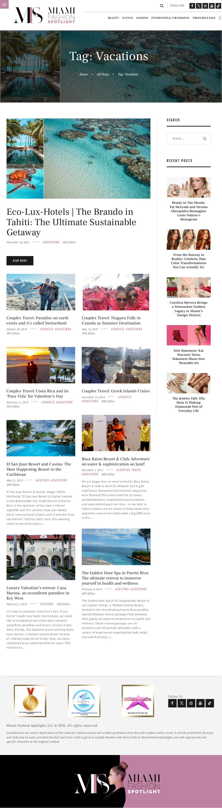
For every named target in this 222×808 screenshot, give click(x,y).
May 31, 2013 (15, 480)
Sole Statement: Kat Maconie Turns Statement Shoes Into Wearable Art (188, 357)
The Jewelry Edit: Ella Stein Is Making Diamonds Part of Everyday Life (188, 404)
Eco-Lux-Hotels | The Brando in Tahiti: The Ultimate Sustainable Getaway (71, 222)
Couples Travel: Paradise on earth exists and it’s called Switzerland (38, 320)
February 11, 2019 (17, 402)
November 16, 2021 (18, 242)
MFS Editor (69, 242)
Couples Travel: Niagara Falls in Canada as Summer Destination (111, 320)
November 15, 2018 (93, 397)
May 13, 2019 (90, 329)
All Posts (103, 74)
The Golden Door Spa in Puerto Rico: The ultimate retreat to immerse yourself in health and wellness (115, 578)
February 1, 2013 (17, 604)
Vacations (52, 242)
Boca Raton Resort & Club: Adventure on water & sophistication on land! (116, 461)
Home (84, 74)
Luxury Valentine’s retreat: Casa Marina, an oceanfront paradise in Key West (38, 593)
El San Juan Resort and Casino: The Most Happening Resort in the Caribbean (39, 469)
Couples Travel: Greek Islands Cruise (116, 391)
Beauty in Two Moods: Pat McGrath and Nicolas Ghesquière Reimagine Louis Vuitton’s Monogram (189, 211)
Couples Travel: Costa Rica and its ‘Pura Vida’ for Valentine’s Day (38, 393)
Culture (44, 480)
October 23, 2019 (17, 329)
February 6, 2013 (92, 589)
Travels (48, 329)
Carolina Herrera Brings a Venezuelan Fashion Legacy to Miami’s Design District (188, 309)
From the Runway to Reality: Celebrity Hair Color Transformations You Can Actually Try (188, 261)
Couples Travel (129, 470)
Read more (20, 260)
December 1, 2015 (92, 470)
